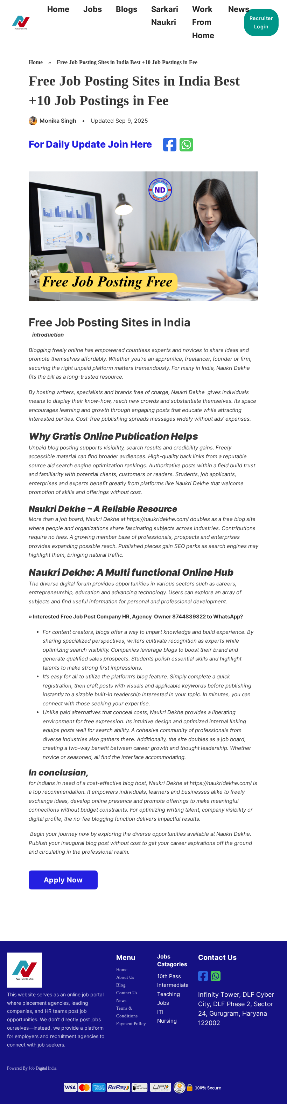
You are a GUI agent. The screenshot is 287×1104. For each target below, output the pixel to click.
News (238, 9)
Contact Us (126, 992)
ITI (160, 1012)
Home (58, 9)
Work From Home (203, 22)
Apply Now (63, 880)
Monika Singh (58, 120)
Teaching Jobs (168, 999)
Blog (121, 985)
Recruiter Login (261, 22)
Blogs (126, 9)
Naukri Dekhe (233, 368)
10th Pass (169, 976)
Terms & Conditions (127, 1011)
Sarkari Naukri (164, 16)
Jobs (92, 9)
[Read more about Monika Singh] (33, 120)
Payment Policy (131, 1023)
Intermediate (173, 985)
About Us (125, 977)
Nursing (167, 1020)
